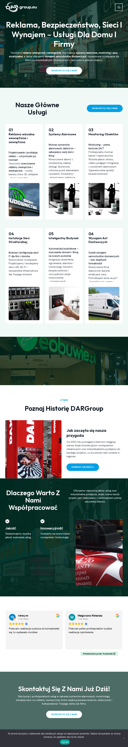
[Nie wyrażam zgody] (124, 738)
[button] (105, 108)
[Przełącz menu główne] (119, 7)
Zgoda (65, 742)
